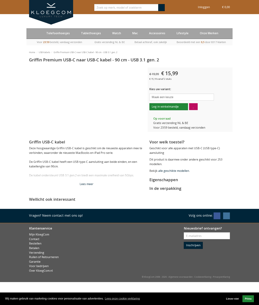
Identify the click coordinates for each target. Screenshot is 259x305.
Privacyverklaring (221, 276)
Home (32, 52)
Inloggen (204, 7)
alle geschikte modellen (173, 171)
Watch (116, 33)
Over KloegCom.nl (41, 271)
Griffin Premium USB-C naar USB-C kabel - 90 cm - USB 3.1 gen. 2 (85, 52)
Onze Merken (209, 33)
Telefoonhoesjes (58, 33)
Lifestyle (183, 33)
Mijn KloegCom (39, 234)
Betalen (34, 248)
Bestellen (35, 243)
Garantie (35, 262)
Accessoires (157, 33)
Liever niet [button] (232, 298)
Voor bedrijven (39, 266)
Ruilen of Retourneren (44, 257)
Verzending (36, 253)
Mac (135, 33)
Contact (34, 239)
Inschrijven (193, 245)
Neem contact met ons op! (62, 215)
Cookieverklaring (202, 276)
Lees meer (86, 184)
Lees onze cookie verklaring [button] (122, 298)
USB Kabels (44, 52)
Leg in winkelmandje (165, 106)
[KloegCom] (51, 12)
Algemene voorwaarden (180, 276)
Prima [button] (248, 298)
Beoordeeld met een (201, 42)
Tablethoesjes (91, 33)
